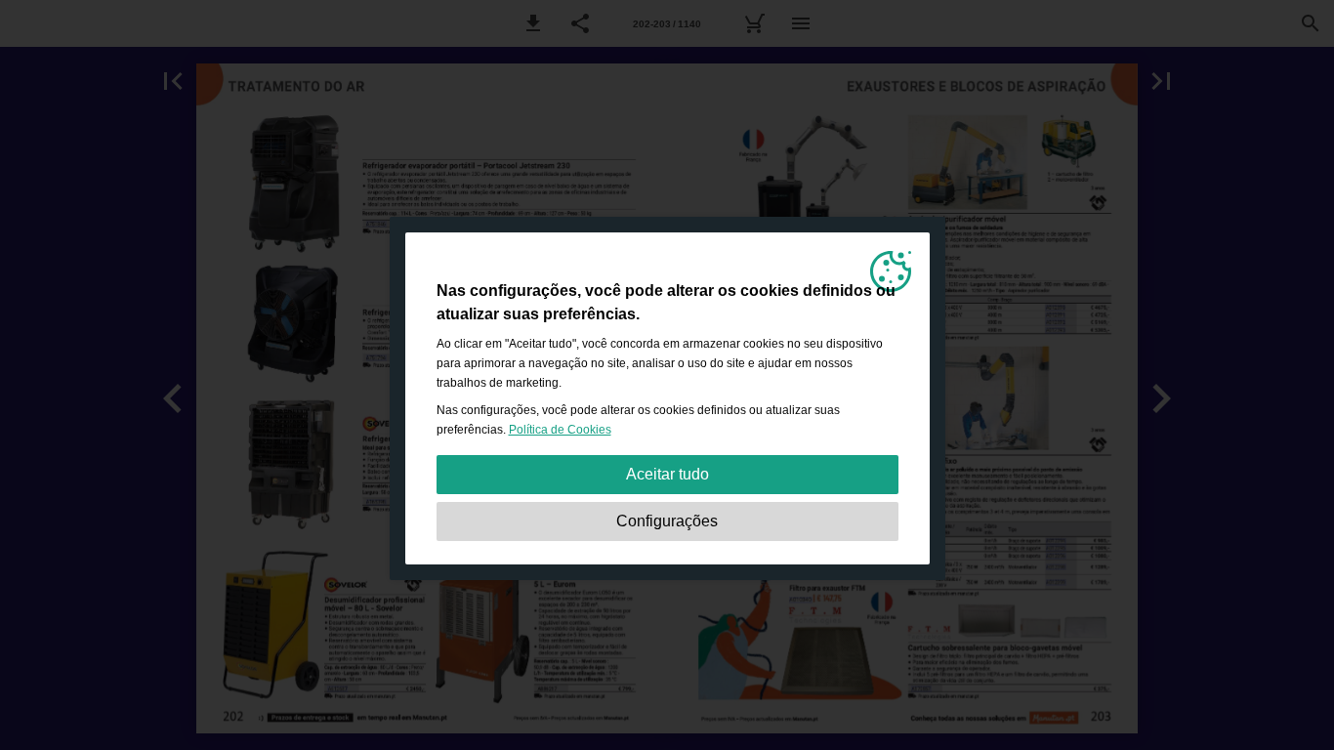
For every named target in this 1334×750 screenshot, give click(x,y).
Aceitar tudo (667, 474)
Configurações (667, 521)
